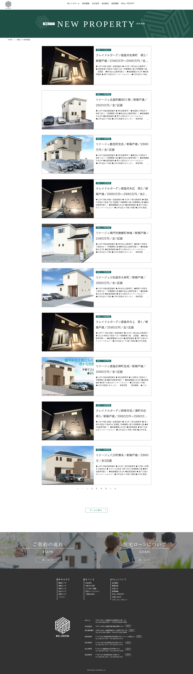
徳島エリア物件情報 (103, 94)
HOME (10, 39)
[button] (73, 3)
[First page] (78, 489)
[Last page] (115, 489)
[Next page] (111, 489)
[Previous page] (82, 489)
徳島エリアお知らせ (103, 50)
